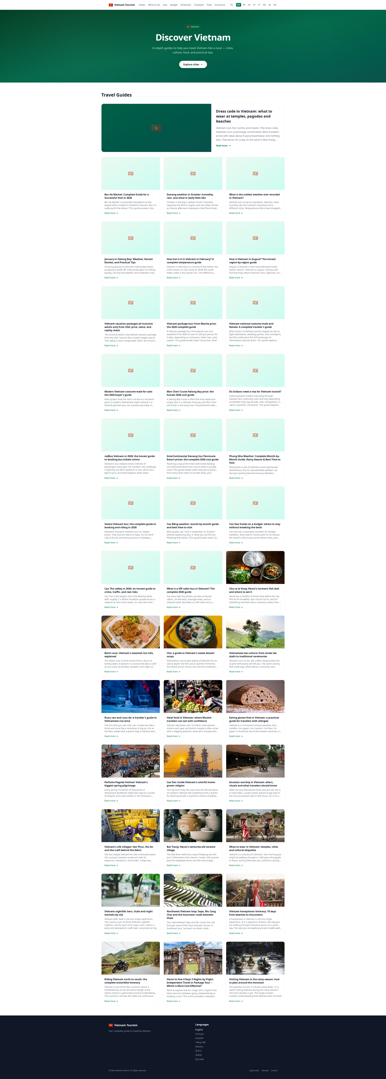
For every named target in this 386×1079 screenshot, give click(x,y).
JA (270, 4)
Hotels (142, 4)
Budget (173, 4)
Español (199, 1038)
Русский (199, 1059)
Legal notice (254, 1070)
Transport (199, 4)
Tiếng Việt (200, 1042)
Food (209, 4)
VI (254, 4)
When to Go (154, 4)
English (199, 1029)
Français (199, 1033)
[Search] (231, 5)
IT (259, 4)
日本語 (198, 1054)
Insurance (220, 4)
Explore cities (191, 64)
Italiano (199, 1046)
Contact (274, 1070)
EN (238, 4)
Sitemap (265, 1070)
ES (249, 4)
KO (264, 4)
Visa (165, 4)
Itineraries (185, 4)
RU (275, 4)
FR (244, 4)
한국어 (198, 1050)
